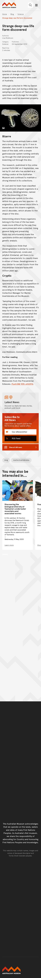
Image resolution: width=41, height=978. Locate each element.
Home (4, 14)
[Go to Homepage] (20, 970)
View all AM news (15, 447)
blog (6, 460)
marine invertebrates (21, 460)
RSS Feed (15, 438)
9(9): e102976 (22, 383)
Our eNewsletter (19, 431)
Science (21, 14)
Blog (12, 14)
